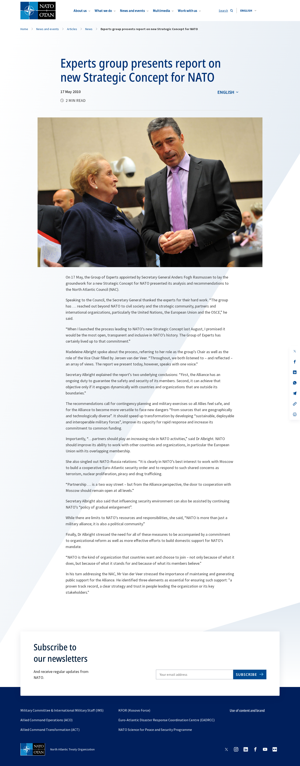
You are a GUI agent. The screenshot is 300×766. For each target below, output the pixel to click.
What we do (103, 10)
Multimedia (161, 10)
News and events (132, 10)
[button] (248, 10)
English (225, 92)
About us (80, 10)
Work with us (187, 10)
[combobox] (248, 10)
